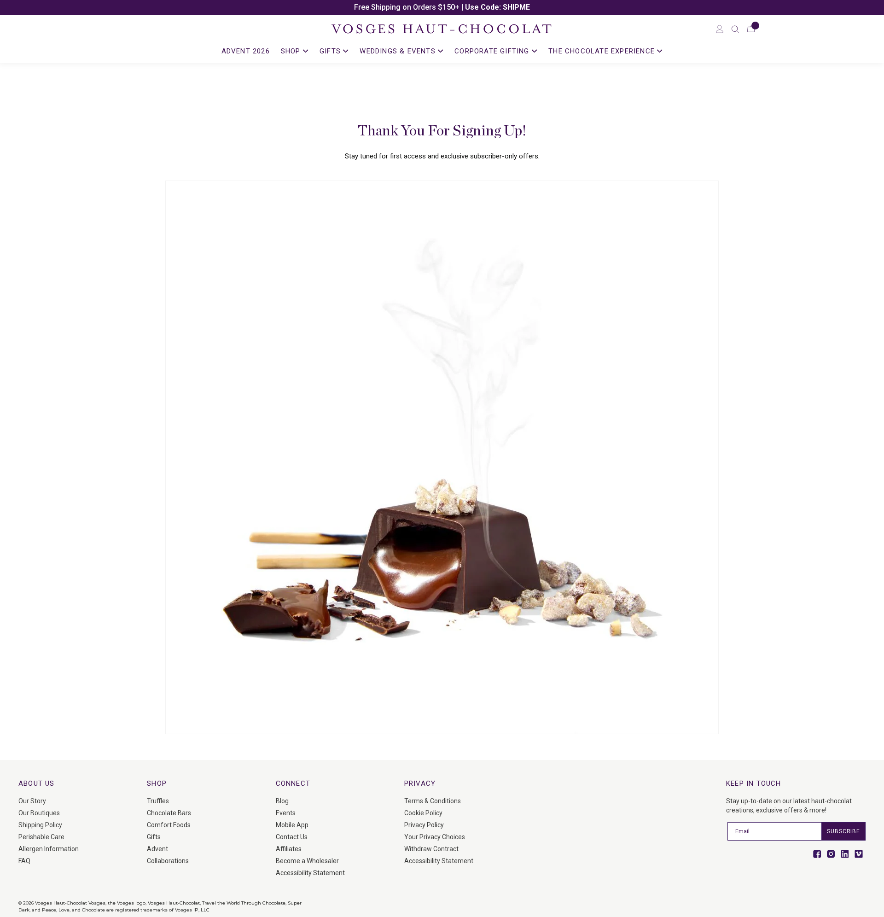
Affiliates (289, 849)
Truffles (158, 801)
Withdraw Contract (431, 849)
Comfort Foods (169, 825)
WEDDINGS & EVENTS (399, 51)
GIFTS (331, 51)
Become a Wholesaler (307, 860)
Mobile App (292, 825)
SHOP (292, 51)
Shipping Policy (40, 825)
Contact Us (292, 837)
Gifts (154, 837)
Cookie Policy (423, 813)
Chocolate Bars (169, 813)
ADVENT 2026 (245, 51)
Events (286, 813)
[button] (735, 29)
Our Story (32, 801)
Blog (282, 801)
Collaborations (168, 860)
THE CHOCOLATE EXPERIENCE (602, 51)
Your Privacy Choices (434, 837)
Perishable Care (41, 837)
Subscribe (843, 831)
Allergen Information (48, 849)
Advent (157, 849)
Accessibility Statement (310, 872)
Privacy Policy (424, 825)
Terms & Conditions (432, 801)
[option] (442, 7)
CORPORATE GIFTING (493, 51)
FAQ (24, 860)
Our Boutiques (39, 813)
